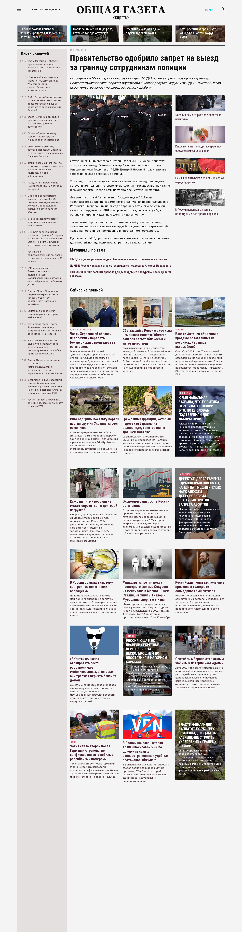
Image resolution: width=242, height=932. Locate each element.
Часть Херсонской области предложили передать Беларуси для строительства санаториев (92, 340)
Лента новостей (35, 53)
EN (211, 10)
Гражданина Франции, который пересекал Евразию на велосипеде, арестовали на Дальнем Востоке (147, 425)
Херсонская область (80, 329)
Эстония (179, 329)
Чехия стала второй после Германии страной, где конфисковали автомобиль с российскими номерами (92, 752)
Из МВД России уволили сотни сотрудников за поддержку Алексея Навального (120, 265)
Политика (185, 393)
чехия (73, 742)
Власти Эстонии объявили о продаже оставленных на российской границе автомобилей (196, 340)
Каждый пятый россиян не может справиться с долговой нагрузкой (93, 505)
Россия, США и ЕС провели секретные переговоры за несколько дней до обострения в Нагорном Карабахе (146, 651)
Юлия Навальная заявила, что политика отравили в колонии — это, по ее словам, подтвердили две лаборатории (199, 408)
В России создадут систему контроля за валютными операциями (91, 586)
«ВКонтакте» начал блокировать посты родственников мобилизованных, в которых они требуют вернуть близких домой (93, 669)
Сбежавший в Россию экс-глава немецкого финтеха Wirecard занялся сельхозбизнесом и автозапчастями (147, 336)
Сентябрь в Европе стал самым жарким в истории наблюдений (199, 661)
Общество (121, 18)
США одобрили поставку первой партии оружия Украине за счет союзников (94, 423)
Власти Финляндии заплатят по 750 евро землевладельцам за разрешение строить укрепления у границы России (198, 735)
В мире (131, 636)
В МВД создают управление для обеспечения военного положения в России (118, 259)
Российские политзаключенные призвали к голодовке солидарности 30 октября (199, 586)
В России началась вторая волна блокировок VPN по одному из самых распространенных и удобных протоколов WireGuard (145, 751)
